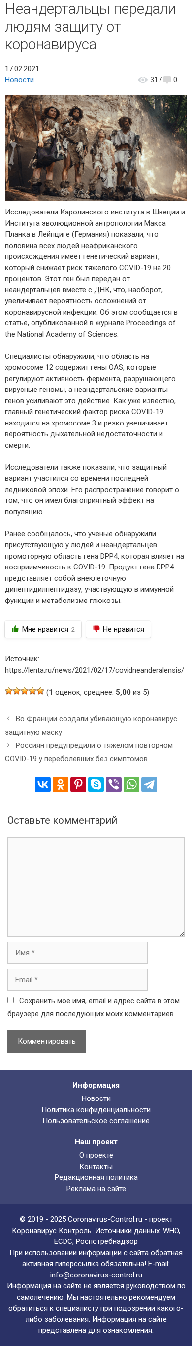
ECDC (63, 1241)
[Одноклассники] (60, 784)
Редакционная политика (96, 1177)
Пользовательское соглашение (96, 1120)
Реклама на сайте (96, 1188)
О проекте (96, 1155)
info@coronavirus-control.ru (96, 1275)
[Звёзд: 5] (40, 691)
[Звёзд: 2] (17, 691)
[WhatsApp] (131, 784)
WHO (171, 1230)
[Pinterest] (78, 784)
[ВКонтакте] (43, 784)
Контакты (96, 1166)
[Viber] (114, 784)
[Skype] (96, 784)
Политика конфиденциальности (96, 1109)
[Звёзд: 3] (25, 691)
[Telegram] (149, 784)
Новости (19, 79)
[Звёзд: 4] (32, 691)
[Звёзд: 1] (9, 691)
